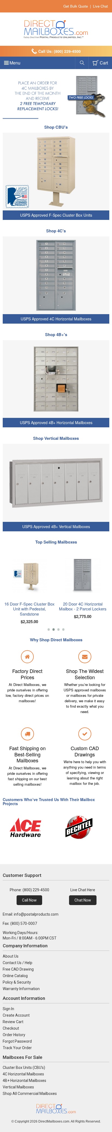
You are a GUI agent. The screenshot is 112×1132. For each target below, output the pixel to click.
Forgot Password (17, 1041)
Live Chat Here (82, 890)
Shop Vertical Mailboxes (56, 438)
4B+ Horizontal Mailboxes (24, 1080)
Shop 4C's (56, 231)
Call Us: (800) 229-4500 (59, 51)
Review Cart (13, 1022)
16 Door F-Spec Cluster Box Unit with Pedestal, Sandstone (29, 609)
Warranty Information (21, 989)
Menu (15, 63)
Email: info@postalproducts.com (30, 914)
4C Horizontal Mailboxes (23, 1074)
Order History (14, 1035)
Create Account (16, 1015)
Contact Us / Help (17, 963)
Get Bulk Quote (75, 6)
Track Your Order (17, 1048)
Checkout (11, 1028)
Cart (104, 63)
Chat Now (82, 900)
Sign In (8, 1009)
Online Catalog (15, 976)
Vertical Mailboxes (18, 1087)
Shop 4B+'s (56, 334)
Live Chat (100, 6)
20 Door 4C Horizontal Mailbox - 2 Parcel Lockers (83, 606)
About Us (10, 956)
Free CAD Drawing (18, 969)
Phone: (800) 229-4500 (29, 890)
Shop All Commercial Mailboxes (30, 1093)
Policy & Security (17, 982)
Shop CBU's (56, 127)
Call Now (29, 900)
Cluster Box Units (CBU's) (24, 1067)
